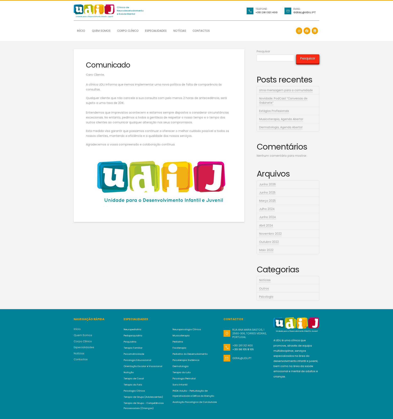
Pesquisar (263, 51)
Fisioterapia (179, 347)
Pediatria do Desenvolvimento (190, 354)
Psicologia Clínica (134, 390)
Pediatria (178, 341)
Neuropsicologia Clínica (187, 329)
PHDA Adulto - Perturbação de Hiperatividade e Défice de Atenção (193, 393)
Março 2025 (267, 201)
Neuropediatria (132, 329)
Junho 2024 (267, 217)
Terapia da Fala (133, 384)
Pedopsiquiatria (133, 335)
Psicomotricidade (134, 354)
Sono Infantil (180, 384)
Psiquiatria (130, 341)
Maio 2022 (266, 250)
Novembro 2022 (270, 234)
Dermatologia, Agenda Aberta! (281, 127)
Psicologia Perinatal (184, 378)
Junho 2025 (267, 192)
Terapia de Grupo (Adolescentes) (143, 397)
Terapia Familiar (133, 347)
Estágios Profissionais (274, 111)
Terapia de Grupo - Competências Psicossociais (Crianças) (144, 405)
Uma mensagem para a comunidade (286, 90)
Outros (264, 288)
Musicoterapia (181, 335)
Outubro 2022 (269, 242)
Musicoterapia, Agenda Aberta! (281, 119)
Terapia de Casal (134, 378)
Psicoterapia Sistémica (186, 360)
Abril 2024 (266, 225)
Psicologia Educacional (137, 360)
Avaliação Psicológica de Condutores (195, 402)
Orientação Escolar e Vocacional (143, 366)
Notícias (265, 280)
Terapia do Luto (182, 372)
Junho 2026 (267, 184)
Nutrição (129, 372)
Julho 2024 (267, 209)
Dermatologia (181, 366)
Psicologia (266, 297)
